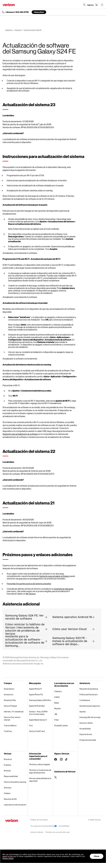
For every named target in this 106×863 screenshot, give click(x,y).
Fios (31, 725)
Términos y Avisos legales (39, 764)
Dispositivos (9, 689)
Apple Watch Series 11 (38, 720)
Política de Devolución (88, 694)
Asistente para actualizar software (54, 576)
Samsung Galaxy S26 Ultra (40, 700)
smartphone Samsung (63, 589)
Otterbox (58, 691)
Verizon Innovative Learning (15, 782)
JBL (56, 714)
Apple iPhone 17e (36, 694)
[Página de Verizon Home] (9, 4)
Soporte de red (86, 734)
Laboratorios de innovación (15, 805)
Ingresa (83, 711)
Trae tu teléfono (10, 725)
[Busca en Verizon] (84, 5)
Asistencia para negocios (90, 706)
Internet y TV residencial (14, 711)
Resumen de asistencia (89, 689)
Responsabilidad (11, 776)
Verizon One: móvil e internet (12, 718)
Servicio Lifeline (86, 723)
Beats (56, 703)
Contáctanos (85, 700)
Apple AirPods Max (37, 706)
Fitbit (56, 720)
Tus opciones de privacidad (41, 826)
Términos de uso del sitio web (57, 832)
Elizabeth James (61, 725)
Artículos (7, 788)
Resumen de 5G (10, 799)
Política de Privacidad (39, 820)
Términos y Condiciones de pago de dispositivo (40, 771)
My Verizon (31, 593)
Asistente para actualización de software (20, 434)
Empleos (7, 765)
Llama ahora (39, 12)
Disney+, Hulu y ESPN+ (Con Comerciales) (38, 712)
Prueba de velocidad (88, 740)
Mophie (57, 708)
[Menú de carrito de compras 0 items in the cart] (96, 5)
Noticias (7, 770)
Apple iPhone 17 (35, 689)
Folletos (7, 793)
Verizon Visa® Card (37, 731)
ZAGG (56, 697)
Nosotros (8, 759)
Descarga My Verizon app (90, 717)
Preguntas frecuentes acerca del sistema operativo (29, 583)
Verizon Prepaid (10, 706)
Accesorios (8, 694)
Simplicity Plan (10, 700)
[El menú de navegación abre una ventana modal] (102, 5)
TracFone (8, 731)
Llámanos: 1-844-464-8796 (17, 12)
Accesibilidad (85, 729)
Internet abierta (36, 832)
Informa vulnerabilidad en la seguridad (40, 779)
